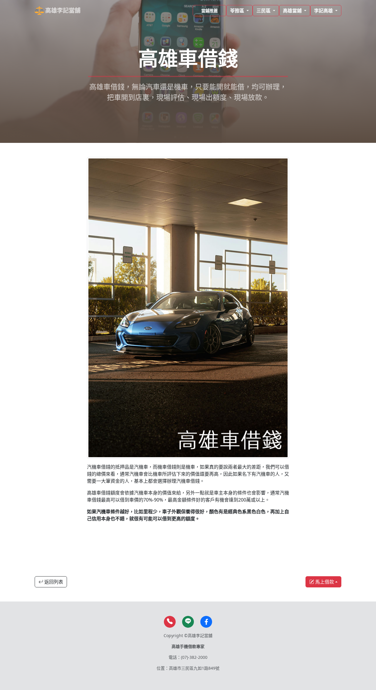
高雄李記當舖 (62, 10)
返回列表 (53, 582)
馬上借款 (324, 582)
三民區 (264, 10)
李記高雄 (324, 10)
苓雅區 (237, 10)
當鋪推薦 (209, 11)
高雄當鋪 (293, 10)
